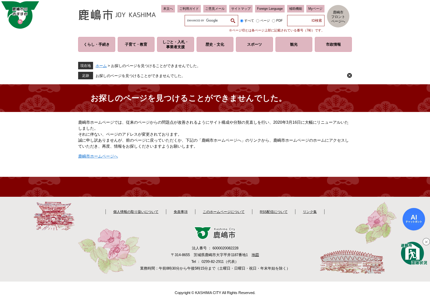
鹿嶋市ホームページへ (98, 156)
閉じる (349, 75)
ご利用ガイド (189, 8)
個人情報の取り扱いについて (136, 212)
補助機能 (295, 8)
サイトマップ (241, 8)
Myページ (315, 8)
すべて (249, 20)
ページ (265, 20)
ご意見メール (215, 8)
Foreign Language (270, 8)
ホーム (101, 66)
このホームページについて (224, 212)
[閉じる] (426, 241)
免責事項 (181, 212)
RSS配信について (274, 212)
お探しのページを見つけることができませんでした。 (140, 76)
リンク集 (310, 212)
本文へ (168, 8)
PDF (279, 20)
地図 (255, 255)
